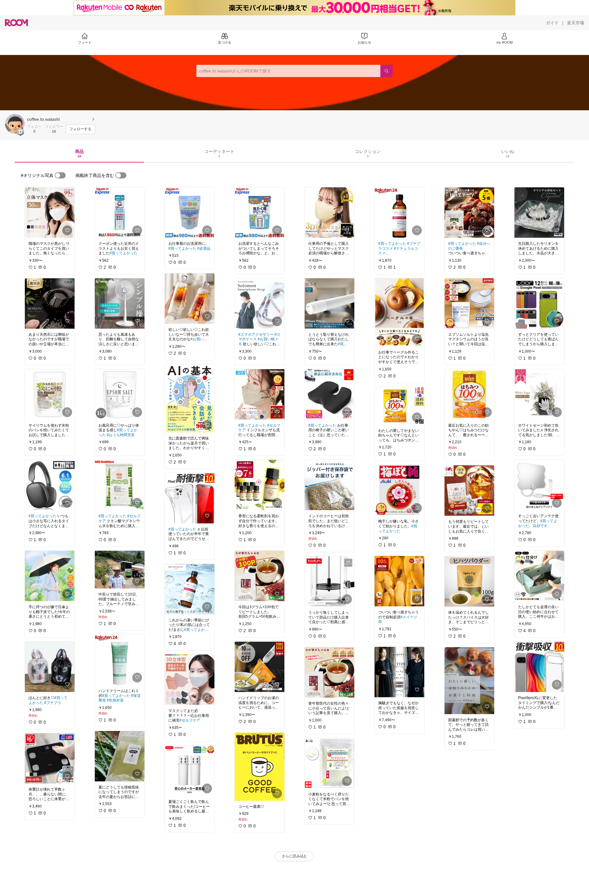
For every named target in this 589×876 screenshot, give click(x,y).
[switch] (60, 175)
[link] (50, 212)
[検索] (386, 71)
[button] (15, 124)
